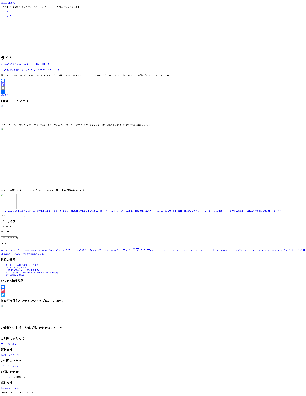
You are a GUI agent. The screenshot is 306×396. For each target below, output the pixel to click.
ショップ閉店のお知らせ (16, 268)
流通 (33, 254)
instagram (43, 250)
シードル (210, 250)
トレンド (30, 64)
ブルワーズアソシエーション (259, 250)
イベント (69, 250)
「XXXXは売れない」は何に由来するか (23, 270)
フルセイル (243, 250)
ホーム (8, 16)
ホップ (272, 250)
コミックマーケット (181, 250)
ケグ (170, 250)
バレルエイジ (225, 250)
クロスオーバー (158, 250)
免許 (300, 250)
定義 (15, 253)
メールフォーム (7, 377)
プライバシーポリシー (10, 344)
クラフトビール (19, 64)
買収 (44, 254)
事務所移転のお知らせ (15, 275)
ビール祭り (233, 250)
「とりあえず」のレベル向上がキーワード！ (30, 70)
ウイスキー (105, 250)
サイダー (192, 250)
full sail (36, 250)
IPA (50, 250)
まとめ (55, 250)
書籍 (26, 254)
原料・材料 (40, 64)
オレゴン (113, 250)
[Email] (153, 88)
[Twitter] (153, 295)
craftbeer (19, 250)
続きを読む (6, 95)
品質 (6, 254)
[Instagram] (153, 291)
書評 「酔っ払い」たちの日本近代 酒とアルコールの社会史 (32, 273)
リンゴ (296, 250)
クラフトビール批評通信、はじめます (22, 265)
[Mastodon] (153, 84)
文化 (48, 64)
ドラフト (218, 250)
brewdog (12, 250)
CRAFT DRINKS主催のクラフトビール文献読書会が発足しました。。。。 (141, 211)
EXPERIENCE (28, 250)
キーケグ (122, 249)
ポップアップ (279, 250)
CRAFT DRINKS (8, 3)
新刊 (20, 254)
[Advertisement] (153, 36)
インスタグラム (83, 250)
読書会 (38, 254)
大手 (10, 254)
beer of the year (5, 250)
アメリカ (62, 250)
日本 (23, 254)
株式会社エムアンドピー (11, 355)
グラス (166, 250)
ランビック (288, 250)
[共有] (153, 92)
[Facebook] (153, 80)
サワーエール (201, 250)
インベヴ (97, 250)
